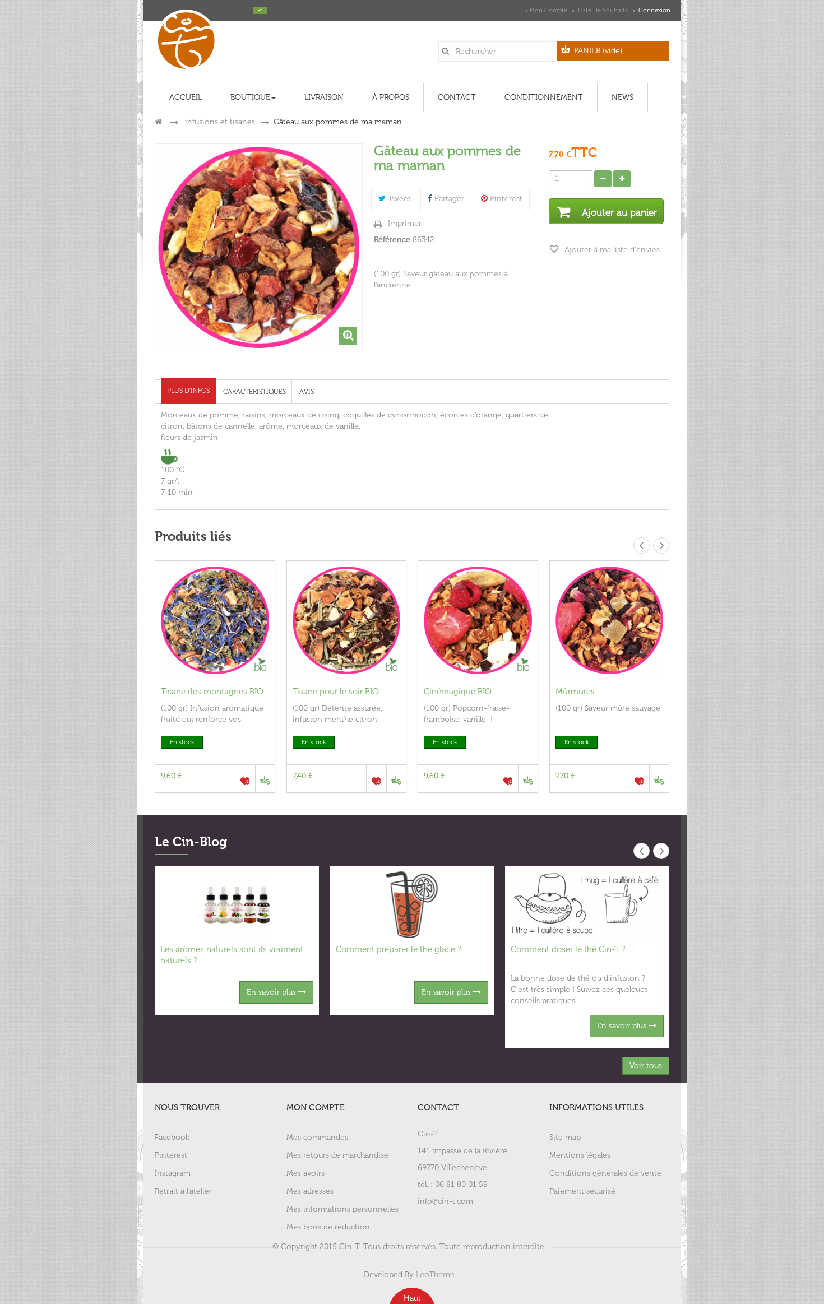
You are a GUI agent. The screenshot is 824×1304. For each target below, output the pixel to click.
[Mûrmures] (609, 621)
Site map (565, 1137)
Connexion (653, 10)
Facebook (172, 1137)
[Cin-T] (190, 38)
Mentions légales (579, 1155)
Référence (392, 239)
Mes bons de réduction (328, 1227)
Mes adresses (310, 1191)
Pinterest (505, 198)
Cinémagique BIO (458, 691)
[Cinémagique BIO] (478, 621)
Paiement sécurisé (582, 1191)
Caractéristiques (254, 392)
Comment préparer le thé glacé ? (398, 949)
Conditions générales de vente (605, 1173)
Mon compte (548, 10)
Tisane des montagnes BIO (212, 691)
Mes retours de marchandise (337, 1155)
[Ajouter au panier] (265, 778)
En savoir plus (272, 992)
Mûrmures (575, 691)
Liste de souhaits (603, 10)
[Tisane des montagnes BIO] (215, 621)
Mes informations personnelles (342, 1209)
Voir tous (645, 1065)
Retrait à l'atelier (183, 1191)
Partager (448, 198)
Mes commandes (317, 1137)
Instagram (173, 1173)
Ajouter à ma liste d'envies (611, 249)
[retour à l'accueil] (158, 122)
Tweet (398, 198)
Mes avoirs (305, 1173)
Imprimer (405, 223)
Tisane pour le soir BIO (336, 691)
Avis (306, 392)
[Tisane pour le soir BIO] (347, 621)
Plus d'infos (188, 391)
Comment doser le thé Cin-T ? (568, 949)
